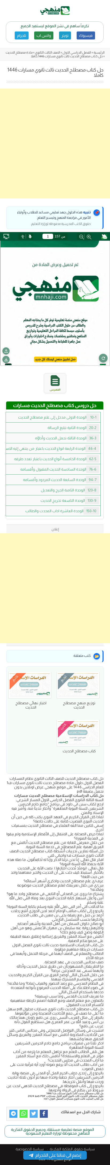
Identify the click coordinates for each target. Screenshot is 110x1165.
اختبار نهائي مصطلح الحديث (30, 705)
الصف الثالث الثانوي (47, 52)
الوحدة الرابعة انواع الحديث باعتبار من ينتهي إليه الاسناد (51, 448)
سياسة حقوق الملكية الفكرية (72, 1149)
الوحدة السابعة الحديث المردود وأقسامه (59, 480)
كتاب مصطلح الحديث (79, 751)
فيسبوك (86, 35)
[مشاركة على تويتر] (34, 1114)
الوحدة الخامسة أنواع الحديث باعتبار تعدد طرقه (55, 459)
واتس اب (44, 35)
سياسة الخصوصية (29, 1149)
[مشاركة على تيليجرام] (13, 1114)
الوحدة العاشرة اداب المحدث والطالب (60, 511)
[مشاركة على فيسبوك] (44, 1114)
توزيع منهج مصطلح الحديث (79, 705)
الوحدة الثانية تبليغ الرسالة (72, 428)
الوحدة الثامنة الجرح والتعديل (68, 490)
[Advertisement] (55, 143)
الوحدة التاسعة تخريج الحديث (68, 500)
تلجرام (21, 35)
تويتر (65, 35)
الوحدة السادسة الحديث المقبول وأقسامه (58, 469)
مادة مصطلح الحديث (19, 52)
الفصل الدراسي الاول (76, 52)
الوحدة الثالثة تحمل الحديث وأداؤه (65, 438)
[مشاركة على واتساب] (23, 1114)
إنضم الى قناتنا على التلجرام (58, 1155)
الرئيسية (99, 52)
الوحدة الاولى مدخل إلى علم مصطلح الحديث (57, 417)
